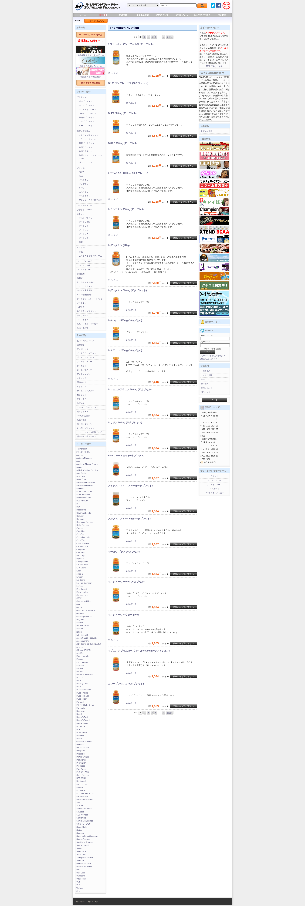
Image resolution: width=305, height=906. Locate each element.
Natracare (80, 711)
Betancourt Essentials (85, 482)
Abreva (79, 455)
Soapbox (80, 833)
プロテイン (81, 97)
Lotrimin (79, 668)
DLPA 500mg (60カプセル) (122, 113)
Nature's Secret (83, 720)
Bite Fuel (80, 488)
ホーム (83, 15)
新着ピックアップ (86, 143)
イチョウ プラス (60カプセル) (124, 551)
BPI (77, 504)
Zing (78, 891)
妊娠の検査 (81, 420)
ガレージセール (85, 162)
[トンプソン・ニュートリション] (214, 280)
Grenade (80, 613)
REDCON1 (81, 778)
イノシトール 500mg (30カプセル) (126, 581)
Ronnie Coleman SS (85, 793)
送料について (162, 15)
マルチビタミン (85, 218)
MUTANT (80, 702)
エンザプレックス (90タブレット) (126, 683)
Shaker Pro (81, 818)
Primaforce (81, 760)
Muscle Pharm (82, 696)
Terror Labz (81, 854)
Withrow (79, 888)
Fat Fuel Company (84, 583)
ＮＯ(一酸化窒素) (84, 295)
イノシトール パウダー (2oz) (123, 614)
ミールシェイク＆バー (86, 282)
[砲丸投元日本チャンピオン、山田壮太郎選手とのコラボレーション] (214, 168)
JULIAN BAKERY (83, 650)
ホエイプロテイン (86, 105)
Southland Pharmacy (85, 842)
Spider (79, 848)
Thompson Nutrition (84, 857)
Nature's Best (82, 717)
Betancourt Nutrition (85, 485)
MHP (78, 681)
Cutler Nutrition (82, 543)
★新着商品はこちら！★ (90, 66)
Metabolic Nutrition (84, 674)
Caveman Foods (83, 513)
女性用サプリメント (85, 428)
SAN (78, 803)
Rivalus (79, 787)
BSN (78, 507)
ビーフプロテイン (86, 126)
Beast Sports (81, 479)
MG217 (79, 678)
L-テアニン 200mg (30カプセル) (125, 350)
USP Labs (80, 873)
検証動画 (222, 15)
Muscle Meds (82, 693)
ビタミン (81, 214)
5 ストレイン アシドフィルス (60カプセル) (130, 44)
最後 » (170, 37)
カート (214, 400)
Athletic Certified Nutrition (87, 470)
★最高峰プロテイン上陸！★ (90, 55)
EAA (81, 176)
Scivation (80, 812)
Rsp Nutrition (82, 796)
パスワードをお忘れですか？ (212, 356)
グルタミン (83, 180)
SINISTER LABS (83, 824)
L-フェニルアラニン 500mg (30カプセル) (130, 389)
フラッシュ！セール (87, 139)
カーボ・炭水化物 (84, 290)
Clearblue (80, 531)
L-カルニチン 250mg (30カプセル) (126, 209)
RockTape (80, 790)
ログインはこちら (96, 21)
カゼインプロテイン (87, 113)
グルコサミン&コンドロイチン (90, 299)
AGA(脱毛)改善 (83, 416)
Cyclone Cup (82, 546)
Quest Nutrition (82, 775)
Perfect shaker (82, 748)
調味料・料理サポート (86, 436)
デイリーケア (82, 315)
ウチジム (214, 476)
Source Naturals (83, 839)
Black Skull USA (83, 494)
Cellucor (80, 516)
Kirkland (80, 659)
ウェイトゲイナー (84, 205)
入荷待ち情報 (206, 131)
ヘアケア (81, 307)
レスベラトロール (84, 269)
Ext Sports (80, 580)
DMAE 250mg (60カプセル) (122, 143)
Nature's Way (82, 723)
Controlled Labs (83, 537)
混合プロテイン (85, 101)
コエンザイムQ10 (84, 261)
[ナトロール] (214, 270)
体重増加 (81, 345)
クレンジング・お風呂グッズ (89, 432)
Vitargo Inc (81, 879)
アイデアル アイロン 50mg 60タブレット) (130, 485)
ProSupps (80, 766)
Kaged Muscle (82, 656)
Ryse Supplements (84, 800)
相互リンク (205, 392)
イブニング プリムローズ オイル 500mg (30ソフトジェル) (139, 650)
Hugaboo (80, 620)
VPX (78, 885)
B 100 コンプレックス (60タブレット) (128, 83)
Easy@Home (82, 562)
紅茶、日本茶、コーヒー (87, 324)
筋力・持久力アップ (85, 341)
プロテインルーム (214, 484)
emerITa (79, 574)
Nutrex (79, 739)
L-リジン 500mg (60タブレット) (125, 422)
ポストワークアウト (85, 357)
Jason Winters (82, 641)
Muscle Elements (83, 690)
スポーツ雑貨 (82, 328)
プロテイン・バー (84, 361)
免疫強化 (81, 403)
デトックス (81, 399)
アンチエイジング (84, 374)
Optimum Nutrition (84, 742)
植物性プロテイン (86, 117)
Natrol (79, 714)
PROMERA (81, 763)
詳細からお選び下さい (183, 76)
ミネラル (81, 247)
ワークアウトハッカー (214, 493)
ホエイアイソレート (87, 110)
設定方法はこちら (214, 66)
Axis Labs (80, 476)
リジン (82, 188)
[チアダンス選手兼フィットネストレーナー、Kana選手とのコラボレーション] (214, 178)
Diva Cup (80, 555)
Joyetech (80, 647)
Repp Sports (81, 784)
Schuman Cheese (84, 809)
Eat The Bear (82, 565)
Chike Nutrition (82, 525)
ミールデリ (214, 489)
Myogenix (80, 708)
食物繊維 (81, 274)
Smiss (79, 830)
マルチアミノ (84, 196)
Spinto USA (81, 851)
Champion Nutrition (84, 522)
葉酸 (81, 242)
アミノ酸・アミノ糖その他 (90, 200)
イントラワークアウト (86, 353)
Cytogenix (80, 549)
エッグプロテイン (86, 121)
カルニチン (83, 192)
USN (78, 870)
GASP (79, 598)
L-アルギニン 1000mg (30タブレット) (128, 173)
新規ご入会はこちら (208, 359)
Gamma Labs (82, 595)
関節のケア (81, 382)
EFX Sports (81, 568)
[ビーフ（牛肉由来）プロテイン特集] (214, 252)
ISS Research (82, 635)
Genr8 (79, 607)
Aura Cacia (81, 473)
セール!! (103, 15)
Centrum (80, 519)
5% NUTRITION (83, 452)
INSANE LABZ (82, 626)
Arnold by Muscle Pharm (87, 464)
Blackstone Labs (83, 498)
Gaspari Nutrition (83, 601)
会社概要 (204, 384)
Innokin (79, 623)
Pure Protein (81, 769)
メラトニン (81, 303)
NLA (78, 729)
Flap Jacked (81, 589)
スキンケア (81, 378)
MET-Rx (79, 671)
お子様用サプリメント (86, 311)
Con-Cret (80, 534)
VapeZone (80, 876)
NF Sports (80, 726)
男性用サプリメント (85, 424)
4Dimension (81, 449)
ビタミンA (83, 230)
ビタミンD (83, 238)
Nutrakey (80, 735)
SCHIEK (80, 806)
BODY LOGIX (82, 501)
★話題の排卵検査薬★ (90, 77)
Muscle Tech (81, 699)
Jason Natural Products (86, 638)
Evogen (79, 577)
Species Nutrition (83, 845)
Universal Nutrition (84, 867)
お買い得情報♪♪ (83, 131)
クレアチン (83, 184)
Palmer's (80, 745)
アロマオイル (82, 320)
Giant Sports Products (85, 610)
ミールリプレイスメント (87, 407)
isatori (79, 632)
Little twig (80, 665)
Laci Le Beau (82, 662)
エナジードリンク (84, 286)
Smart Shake (82, 827)
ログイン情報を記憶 (212, 349)
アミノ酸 (81, 168)
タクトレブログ (214, 480)
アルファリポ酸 (83, 265)
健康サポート (82, 411)
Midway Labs (82, 684)
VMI (78, 882)
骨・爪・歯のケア (84, 370)
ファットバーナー (84, 210)
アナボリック (82, 349)
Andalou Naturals (84, 458)
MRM (78, 687)
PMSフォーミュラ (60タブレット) (126, 455)
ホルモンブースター (85, 391)
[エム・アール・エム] (214, 243)
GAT (78, 604)
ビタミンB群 (84, 222)
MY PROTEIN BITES (85, 705)
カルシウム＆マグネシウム (90, 256)
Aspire (79, 467)
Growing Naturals (84, 617)
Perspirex (80, 751)
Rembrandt (81, 781)
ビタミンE (83, 234)
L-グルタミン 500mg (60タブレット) (127, 290)
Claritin (79, 528)
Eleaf (78, 571)
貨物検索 (123, 15)
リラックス (81, 387)
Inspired (79, 629)
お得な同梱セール (86, 151)
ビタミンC (83, 226)
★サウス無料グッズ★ (88, 135)
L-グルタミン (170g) (119, 245)
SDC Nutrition (82, 815)
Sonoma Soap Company (87, 836)
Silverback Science (84, 821)
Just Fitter (80, 653)
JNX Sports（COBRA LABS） (89, 644)
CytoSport (80, 552)
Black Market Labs (84, 491)
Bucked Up (81, 510)
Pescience (80, 754)
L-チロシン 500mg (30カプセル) (125, 320)
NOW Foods (81, 732)
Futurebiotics (82, 592)
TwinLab (80, 860)
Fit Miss (79, 586)
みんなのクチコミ (202, 15)
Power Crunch (82, 757)
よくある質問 (142, 15)
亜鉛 (81, 252)
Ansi (78, 461)
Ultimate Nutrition (83, 863)
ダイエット (81, 366)
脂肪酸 (80, 278)
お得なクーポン (85, 147)
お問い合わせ (182, 15)
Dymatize (80, 559)
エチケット (81, 395)
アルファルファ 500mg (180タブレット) (129, 518)
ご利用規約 (205, 371)
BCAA (81, 172)
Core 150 (80, 540)
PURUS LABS (82, 772)
